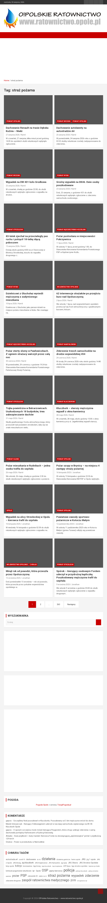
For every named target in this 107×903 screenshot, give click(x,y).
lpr (34, 871)
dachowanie (31, 859)
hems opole (75, 859)
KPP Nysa (66, 866)
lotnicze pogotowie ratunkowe (18, 871)
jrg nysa (64, 863)
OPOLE (9, 510)
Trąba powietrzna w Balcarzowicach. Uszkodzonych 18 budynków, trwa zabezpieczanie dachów (26, 411)
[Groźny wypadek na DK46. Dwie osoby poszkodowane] (61, 156)
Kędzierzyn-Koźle (94, 866)
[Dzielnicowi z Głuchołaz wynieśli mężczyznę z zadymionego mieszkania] (10, 267)
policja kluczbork (81, 871)
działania (48, 859)
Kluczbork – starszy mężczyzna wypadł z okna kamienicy (74, 410)
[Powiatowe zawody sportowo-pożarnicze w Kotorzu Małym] (61, 490)
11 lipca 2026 (61, 243)
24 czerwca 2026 (63, 358)
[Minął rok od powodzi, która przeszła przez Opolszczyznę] (10, 545)
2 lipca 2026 (61, 300)
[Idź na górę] (100, 891)
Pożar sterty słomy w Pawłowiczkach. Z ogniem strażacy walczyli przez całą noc (28, 354)
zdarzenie (92, 875)
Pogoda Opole (42, 805)
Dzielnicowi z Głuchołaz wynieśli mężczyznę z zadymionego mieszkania (24, 296)
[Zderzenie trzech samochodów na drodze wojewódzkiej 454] (61, 324)
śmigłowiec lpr (82, 881)
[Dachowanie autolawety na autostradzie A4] (61, 101)
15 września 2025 (13, 578)
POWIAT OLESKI (13, 459)
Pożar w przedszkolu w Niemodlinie (29, 842)
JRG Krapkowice (41, 863)
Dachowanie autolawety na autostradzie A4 (71, 129)
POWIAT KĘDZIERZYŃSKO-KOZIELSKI (71, 230)
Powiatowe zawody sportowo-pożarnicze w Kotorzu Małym (73, 518)
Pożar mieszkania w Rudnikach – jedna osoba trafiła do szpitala (28, 467)
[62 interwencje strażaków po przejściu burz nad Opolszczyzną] (61, 267)
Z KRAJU (33, 564)
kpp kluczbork (46, 866)
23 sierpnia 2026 (63, 189)
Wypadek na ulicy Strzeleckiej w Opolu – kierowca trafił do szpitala (28, 518)
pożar (15, 875)
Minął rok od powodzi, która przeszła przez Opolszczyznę (27, 573)
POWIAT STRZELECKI (15, 230)
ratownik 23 (33, 876)
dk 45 (39, 859)
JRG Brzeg (17, 863)
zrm (73, 880)
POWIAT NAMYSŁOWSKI (66, 344)
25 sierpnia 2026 (63, 135)
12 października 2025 (65, 524)
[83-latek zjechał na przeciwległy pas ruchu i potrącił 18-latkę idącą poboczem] (10, 210)
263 (58, 604)
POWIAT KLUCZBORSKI (66, 402)
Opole (38, 871)
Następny (71, 604)
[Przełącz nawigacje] (7, 35)
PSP (23, 875)
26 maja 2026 (11, 472)
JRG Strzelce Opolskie (88, 863)
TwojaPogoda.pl (64, 805)
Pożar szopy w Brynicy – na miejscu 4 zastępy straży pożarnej (78, 467)
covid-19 (22, 859)
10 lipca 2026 (11, 304)
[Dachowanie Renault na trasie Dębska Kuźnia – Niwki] (10, 101)
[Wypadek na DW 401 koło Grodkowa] (10, 156)
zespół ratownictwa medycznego (45, 880)
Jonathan (77, 472)
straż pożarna (59, 875)
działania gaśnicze (63, 859)
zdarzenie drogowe (13, 881)
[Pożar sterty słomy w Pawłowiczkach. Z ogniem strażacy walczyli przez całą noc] (10, 324)
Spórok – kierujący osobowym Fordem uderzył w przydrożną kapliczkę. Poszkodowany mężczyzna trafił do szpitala (78, 576)
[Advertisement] (53, 57)
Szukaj (98, 622)
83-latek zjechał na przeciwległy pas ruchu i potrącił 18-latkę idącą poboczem (27, 239)
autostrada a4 (12, 859)
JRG (83, 859)
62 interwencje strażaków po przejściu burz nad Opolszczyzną (78, 295)
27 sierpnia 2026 (12, 135)
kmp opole (10, 866)
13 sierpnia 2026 (12, 246)
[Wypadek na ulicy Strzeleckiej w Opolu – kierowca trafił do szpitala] (10, 490)
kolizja (18, 866)
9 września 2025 (63, 584)
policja (69, 870)
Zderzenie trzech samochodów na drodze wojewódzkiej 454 (76, 352)
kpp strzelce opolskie (79, 866)
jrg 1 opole (91, 859)
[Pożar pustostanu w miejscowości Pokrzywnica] (61, 210)
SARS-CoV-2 (43, 876)
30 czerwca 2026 (13, 361)
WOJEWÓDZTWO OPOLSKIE (67, 287)
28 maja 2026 (62, 415)
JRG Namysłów (54, 863)
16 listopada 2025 (63, 472)
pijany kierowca (55, 871)
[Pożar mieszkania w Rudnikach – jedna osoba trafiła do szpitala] (10, 439)
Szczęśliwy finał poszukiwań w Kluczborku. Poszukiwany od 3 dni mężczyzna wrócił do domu (53, 821)
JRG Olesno (73, 863)
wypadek (77, 875)
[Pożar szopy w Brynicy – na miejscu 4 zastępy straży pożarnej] (61, 439)
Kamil (23, 135)
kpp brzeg (37, 866)
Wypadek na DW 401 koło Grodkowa (26, 181)
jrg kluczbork (28, 862)
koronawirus (27, 866)
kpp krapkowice (57, 866)
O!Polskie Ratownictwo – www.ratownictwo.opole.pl (61, 898)
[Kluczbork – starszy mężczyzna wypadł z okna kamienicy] (61, 382)
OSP (45, 870)
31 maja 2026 (11, 418)
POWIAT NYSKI (63, 175)
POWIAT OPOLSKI (13, 121)
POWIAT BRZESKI (63, 121)
